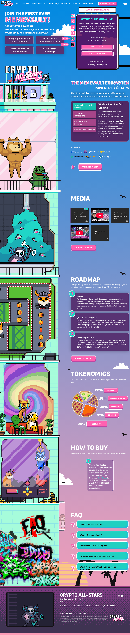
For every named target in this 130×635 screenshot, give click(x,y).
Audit (74, 4)
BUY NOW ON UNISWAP (97, 53)
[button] (102, 524)
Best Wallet (102, 478)
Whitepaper (65, 4)
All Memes (83, 4)
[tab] (102, 524)
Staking (92, 4)
